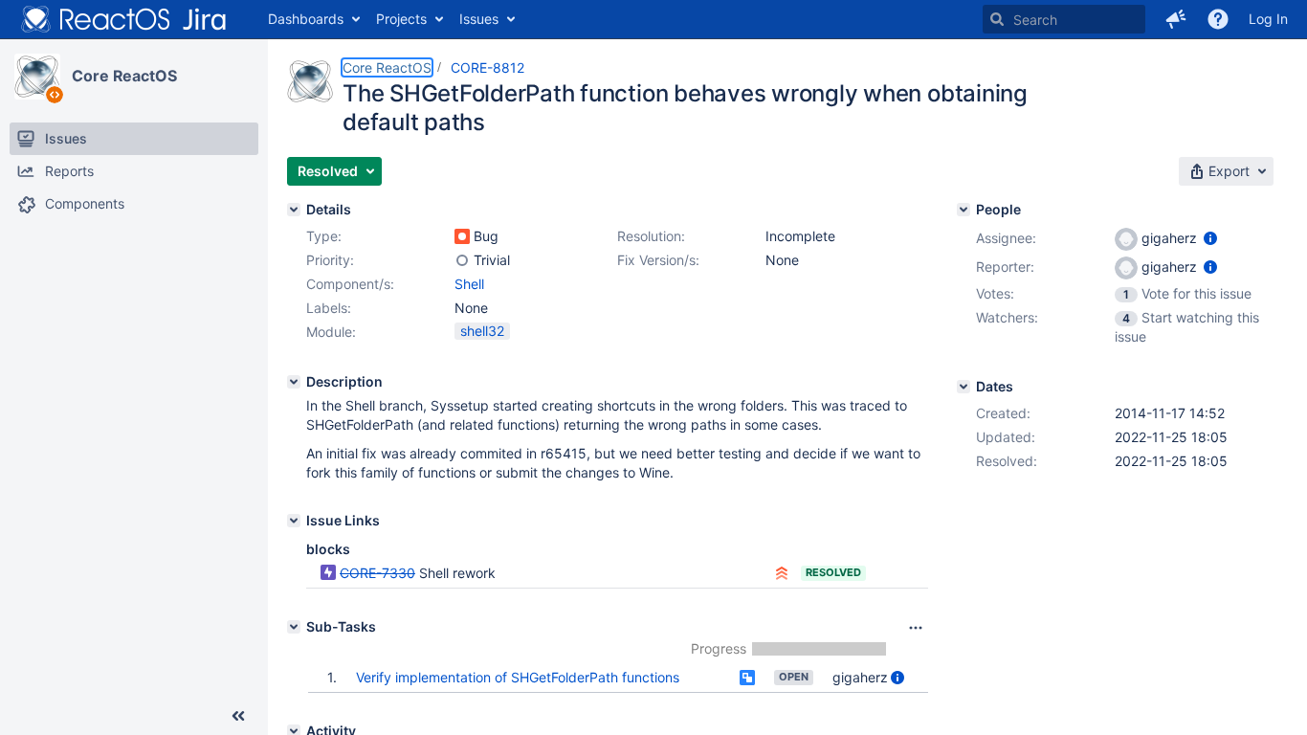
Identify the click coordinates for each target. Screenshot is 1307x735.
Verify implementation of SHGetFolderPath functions (517, 677)
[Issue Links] (293, 520)
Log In (1268, 19)
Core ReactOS (124, 75)
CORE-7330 (377, 573)
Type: (324, 236)
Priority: (330, 260)
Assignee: (1006, 238)
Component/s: (350, 284)
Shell (469, 284)
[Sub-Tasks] (293, 627)
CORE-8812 (487, 67)
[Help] (1218, 19)
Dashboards (305, 19)
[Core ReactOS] (37, 77)
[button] (1176, 19)
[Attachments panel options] (915, 627)
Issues (478, 19)
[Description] (293, 382)
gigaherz (860, 677)
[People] (963, 209)
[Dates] (963, 386)
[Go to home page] (124, 19)
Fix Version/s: (658, 260)
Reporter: (1005, 266)
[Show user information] (897, 677)
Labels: (328, 308)
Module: (331, 331)
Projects (401, 19)
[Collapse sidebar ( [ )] (238, 716)
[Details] (293, 209)
